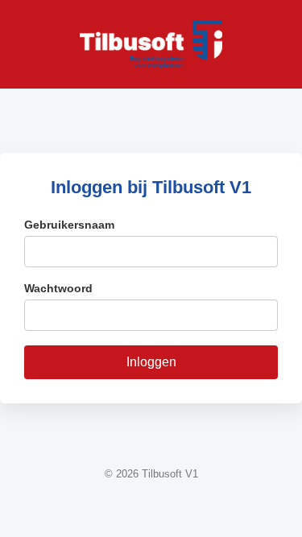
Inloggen (151, 362)
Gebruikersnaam (69, 224)
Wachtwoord (58, 288)
